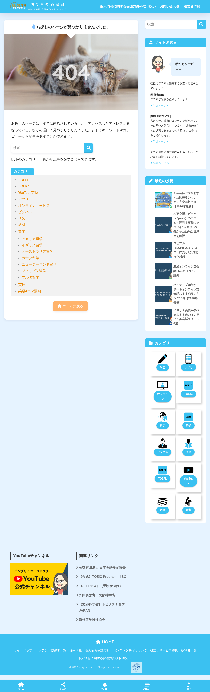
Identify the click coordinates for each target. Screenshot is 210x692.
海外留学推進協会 (92, 619)
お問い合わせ (170, 6)
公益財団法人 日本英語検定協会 (102, 567)
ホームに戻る (72, 306)
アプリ (23, 199)
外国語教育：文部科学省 (97, 595)
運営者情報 (192, 6)
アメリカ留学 (32, 239)
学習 (21, 218)
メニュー (147, 689)
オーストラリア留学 (37, 252)
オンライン (162, 396)
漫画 (188, 451)
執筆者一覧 (188, 650)
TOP (189, 689)
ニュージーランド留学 (39, 264)
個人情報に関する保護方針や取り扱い (128, 6)
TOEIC (23, 186)
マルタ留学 (30, 277)
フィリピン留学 (34, 271)
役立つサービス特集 (164, 650)
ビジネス (25, 212)
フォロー (105, 689)
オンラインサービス (34, 206)
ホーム (21, 689)
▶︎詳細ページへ (159, 105)
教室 (188, 510)
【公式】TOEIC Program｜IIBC (102, 576)
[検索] (88, 148)
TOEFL (23, 180)
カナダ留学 (30, 258)
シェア (63, 689)
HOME (107, 641)
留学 (21, 231)
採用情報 (76, 650)
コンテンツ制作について (130, 650)
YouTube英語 (28, 193)
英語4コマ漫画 (29, 291)
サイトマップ (23, 650)
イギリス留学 (32, 245)
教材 (21, 225)
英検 (21, 285)
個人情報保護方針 (97, 650)
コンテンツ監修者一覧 (50, 650)
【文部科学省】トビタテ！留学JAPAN (102, 607)
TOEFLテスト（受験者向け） (101, 586)
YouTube (188, 481)
